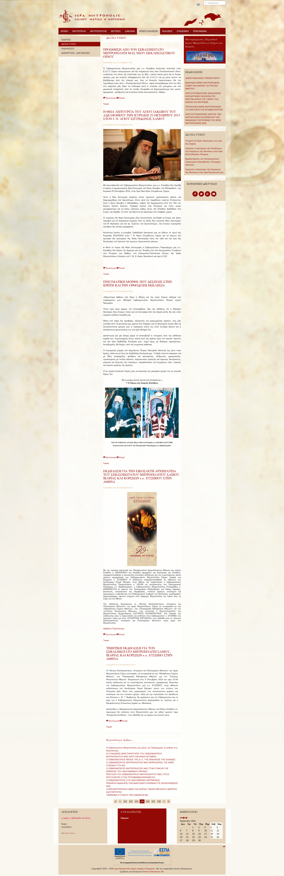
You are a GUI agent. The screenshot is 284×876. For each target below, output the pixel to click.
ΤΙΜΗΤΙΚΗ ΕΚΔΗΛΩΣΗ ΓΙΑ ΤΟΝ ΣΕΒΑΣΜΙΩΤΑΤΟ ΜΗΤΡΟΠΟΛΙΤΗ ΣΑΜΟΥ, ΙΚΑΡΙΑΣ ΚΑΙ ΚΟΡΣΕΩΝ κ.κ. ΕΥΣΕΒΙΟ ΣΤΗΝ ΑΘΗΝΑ (139, 653)
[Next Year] (185, 818)
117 (153, 801)
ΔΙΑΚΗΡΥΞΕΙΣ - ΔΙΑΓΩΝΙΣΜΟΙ (75, 53)
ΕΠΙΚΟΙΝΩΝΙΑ (199, 31)
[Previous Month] (183, 818)
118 (159, 801)
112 (125, 801)
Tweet (106, 104)
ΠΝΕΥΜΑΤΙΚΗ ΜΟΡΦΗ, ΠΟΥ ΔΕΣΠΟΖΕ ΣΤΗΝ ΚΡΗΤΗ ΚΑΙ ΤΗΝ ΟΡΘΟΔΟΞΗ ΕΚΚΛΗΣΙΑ (137, 283)
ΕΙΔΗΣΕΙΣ (66, 39)
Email (121, 98)
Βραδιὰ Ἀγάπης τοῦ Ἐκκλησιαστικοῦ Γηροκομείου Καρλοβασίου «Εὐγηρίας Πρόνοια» (203, 162)
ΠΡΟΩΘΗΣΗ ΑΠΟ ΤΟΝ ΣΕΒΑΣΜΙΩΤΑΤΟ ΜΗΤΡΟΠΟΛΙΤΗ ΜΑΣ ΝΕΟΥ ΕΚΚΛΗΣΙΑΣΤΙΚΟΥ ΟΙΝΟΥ (139, 53)
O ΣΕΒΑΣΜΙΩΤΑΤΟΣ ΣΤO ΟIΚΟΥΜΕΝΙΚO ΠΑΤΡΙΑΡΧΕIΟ (133, 780)
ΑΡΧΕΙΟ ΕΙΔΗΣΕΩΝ (148, 31)
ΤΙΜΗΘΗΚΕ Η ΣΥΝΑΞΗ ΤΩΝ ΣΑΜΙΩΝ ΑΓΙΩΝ (127, 795)
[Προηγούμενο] (120, 801)
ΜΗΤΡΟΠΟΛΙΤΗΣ (98, 31)
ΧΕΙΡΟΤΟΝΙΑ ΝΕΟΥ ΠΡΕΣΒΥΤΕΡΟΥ (202, 78)
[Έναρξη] (115, 801)
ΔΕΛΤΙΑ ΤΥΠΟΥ (68, 44)
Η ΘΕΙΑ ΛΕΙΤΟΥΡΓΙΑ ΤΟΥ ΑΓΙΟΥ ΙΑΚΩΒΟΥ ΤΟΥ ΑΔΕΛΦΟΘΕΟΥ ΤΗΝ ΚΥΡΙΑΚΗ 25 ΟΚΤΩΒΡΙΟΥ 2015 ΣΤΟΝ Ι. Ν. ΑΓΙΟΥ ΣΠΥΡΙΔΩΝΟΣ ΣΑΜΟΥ (141, 115)
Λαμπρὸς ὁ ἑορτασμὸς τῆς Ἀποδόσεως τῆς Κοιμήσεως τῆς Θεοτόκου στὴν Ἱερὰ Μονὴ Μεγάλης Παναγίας (203, 151)
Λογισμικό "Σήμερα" (70, 833)
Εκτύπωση (111, 98)
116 (147, 801)
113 (131, 801)
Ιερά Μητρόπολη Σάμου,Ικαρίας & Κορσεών (134, 868)
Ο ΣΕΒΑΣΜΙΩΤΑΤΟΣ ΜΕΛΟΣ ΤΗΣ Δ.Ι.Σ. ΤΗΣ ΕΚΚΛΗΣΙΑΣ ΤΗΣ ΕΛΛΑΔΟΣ (140, 759)
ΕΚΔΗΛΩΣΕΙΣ (67, 48)
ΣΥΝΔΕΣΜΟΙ (183, 31)
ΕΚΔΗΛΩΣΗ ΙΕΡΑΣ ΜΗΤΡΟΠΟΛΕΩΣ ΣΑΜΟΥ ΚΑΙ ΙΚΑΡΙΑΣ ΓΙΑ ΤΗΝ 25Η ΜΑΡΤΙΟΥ (202, 86)
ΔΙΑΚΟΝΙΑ (130, 31)
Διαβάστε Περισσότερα (113, 628)
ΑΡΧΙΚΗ (64, 31)
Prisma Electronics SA (153, 871)
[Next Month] (187, 818)
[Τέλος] (169, 801)
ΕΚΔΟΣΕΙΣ (167, 31)
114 (136, 801)
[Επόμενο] (164, 801)
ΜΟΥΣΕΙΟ (116, 31)
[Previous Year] (181, 818)
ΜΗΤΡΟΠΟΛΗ (79, 31)
